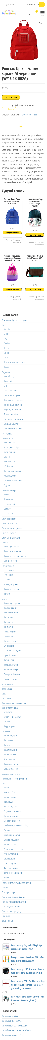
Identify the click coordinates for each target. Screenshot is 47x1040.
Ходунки (7, 485)
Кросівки (7, 343)
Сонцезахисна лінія (11, 768)
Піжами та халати (10, 844)
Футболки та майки (11, 868)
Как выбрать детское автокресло (14, 1025)
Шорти (6, 877)
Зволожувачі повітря (11, 447)
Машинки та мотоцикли (12, 650)
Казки (4, 693)
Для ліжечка (8, 626)
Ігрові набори (7, 688)
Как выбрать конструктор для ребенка (16, 1030)
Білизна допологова (11, 546)
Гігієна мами (8, 574)
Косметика (6, 731)
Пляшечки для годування (13, 404)
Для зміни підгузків (11, 735)
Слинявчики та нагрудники (13, 418)
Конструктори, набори (12, 640)
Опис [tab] (21, 126)
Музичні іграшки (10, 655)
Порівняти (9, 240)
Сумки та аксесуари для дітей (12, 911)
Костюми (7, 830)
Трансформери (7, 915)
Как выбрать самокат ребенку (13, 1035)
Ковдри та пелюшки (11, 815)
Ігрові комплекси (8, 684)
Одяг (4, 783)
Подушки (5, 887)
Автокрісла (8, 711)
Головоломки (7, 433)
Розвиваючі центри (11, 669)
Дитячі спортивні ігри (9, 532)
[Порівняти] (27, 13)
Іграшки (5, 598)
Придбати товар (11, 97)
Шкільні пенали (7, 920)
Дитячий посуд (9, 376)
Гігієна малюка (9, 570)
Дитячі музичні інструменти (12, 528)
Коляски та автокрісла (10, 707)
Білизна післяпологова (12, 551)
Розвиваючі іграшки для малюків (14, 901)
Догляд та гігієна (8, 565)
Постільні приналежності (13, 470)
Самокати (7, 508)
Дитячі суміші (8, 380)
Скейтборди (8, 513)
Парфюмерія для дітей (12, 763)
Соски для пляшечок (11, 423)
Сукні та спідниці (10, 863)
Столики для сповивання (13, 480)
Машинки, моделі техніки (11, 773)
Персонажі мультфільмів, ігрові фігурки (16, 882)
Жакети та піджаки (10, 806)
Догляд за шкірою (10, 754)
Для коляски (8, 617)
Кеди (5, 338)
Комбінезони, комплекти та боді (16, 825)
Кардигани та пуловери (12, 811)
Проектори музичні (11, 664)
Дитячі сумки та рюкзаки (29, 115)
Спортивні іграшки (10, 678)
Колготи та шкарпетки (12, 820)
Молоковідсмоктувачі (12, 395)
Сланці (6, 352)
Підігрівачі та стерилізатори (14, 400)
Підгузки (7, 593)
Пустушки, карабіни (11, 414)
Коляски (7, 721)
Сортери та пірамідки (12, 674)
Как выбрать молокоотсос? (12, 1020)
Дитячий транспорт (9, 490)
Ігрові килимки (9, 636)
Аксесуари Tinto (9, 792)
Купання (7, 456)
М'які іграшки (9, 645)
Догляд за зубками (11, 749)
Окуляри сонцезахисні (12, 839)
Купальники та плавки (12, 834)
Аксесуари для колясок (12, 716)
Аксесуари (7, 787)
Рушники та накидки (11, 853)
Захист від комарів (10, 759)
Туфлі (6, 357)
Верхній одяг (8, 801)
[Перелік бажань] (29, 13)
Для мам (5, 542)
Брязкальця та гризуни (12, 603)
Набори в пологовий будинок (15, 555)
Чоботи (6, 366)
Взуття (4, 324)
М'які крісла (8, 466)
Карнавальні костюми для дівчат (14, 703)
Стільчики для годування (13, 428)
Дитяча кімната (7, 438)
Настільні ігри (9, 659)
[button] (40, 23)
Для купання (8, 622)
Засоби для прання (11, 584)
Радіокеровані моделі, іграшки (13, 896)
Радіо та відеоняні (10, 475)
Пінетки (6, 348)
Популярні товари (8, 892)
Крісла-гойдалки (10, 451)
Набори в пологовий (11, 588)
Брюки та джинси (10, 797)
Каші (5, 385)
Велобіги (7, 494)
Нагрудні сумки (9, 726)
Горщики (7, 579)
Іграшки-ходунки (10, 631)
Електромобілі (9, 503)
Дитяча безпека (10, 442)
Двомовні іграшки (10, 607)
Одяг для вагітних (10, 560)
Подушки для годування (12, 409)
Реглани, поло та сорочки (13, 849)
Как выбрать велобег (10, 1016)
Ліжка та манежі (10, 461)
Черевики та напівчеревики (14, 362)
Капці (6, 333)
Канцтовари (6, 698)
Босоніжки (8, 329)
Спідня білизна (9, 858)
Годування (6, 372)
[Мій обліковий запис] (32, 13)
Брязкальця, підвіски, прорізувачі (14, 320)
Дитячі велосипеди (9, 518)
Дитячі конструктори (9, 523)
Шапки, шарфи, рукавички (13, 872)
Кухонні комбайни (10, 390)
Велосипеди (8, 499)
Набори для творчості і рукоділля (14, 778)
